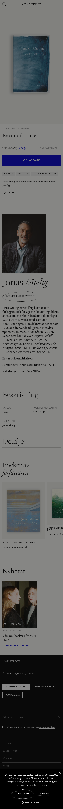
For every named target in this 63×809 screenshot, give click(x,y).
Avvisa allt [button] (44, 794)
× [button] (59, 773)
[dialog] (31, 404)
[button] (31, 802)
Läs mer (43, 785)
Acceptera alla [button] (22, 794)
